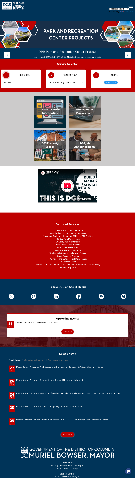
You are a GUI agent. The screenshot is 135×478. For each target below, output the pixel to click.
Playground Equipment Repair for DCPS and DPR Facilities (68, 236)
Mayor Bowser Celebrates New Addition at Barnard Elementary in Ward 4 (49, 380)
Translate (128, 11)
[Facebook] (79, 297)
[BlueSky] (124, 297)
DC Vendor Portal (68, 261)
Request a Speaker (68, 267)
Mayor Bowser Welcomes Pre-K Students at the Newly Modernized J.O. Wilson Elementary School (60, 367)
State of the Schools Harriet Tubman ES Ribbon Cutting (37, 322)
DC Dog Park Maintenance (68, 239)
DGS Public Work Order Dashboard (68, 230)
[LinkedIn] (56, 297)
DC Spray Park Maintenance (68, 241)
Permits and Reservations (68, 247)
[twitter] (11, 297)
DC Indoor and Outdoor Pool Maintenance (68, 259)
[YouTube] (101, 297)
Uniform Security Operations (68, 250)
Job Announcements (53, 360)
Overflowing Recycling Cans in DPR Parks (68, 233)
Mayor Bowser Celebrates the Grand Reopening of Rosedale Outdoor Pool (49, 406)
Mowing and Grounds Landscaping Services (68, 253)
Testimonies (27, 360)
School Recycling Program (68, 256)
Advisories (38, 360)
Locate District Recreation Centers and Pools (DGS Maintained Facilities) (68, 264)
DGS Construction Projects (68, 244)
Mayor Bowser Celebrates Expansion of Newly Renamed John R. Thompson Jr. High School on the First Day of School (69, 393)
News (66, 360)
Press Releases (15, 360)
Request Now (111, 82)
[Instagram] (33, 297)
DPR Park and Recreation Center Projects (67, 51)
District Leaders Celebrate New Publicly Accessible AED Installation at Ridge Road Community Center (62, 419)
